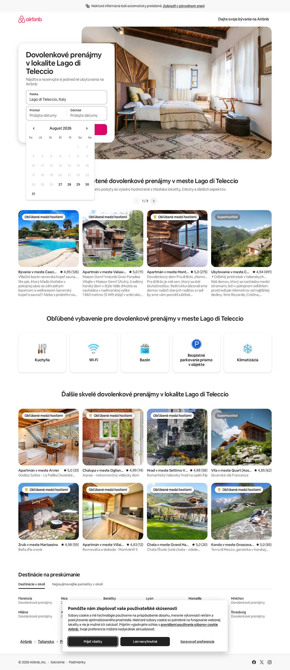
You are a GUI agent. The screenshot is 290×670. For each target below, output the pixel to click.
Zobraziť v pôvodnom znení (183, 6)
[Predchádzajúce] (136, 201)
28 (69, 184)
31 (33, 194)
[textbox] (46, 115)
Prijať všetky (92, 641)
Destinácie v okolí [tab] (31, 584)
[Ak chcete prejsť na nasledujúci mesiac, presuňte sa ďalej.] (86, 128)
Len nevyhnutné (145, 641)
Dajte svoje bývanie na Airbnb (243, 19)
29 (78, 184)
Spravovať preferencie (197, 641)
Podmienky (77, 662)
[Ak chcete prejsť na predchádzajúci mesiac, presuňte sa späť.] (34, 128)
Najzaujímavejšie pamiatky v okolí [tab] (77, 584)
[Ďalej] (153, 201)
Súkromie (58, 662)
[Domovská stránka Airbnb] (30, 19)
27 (60, 184)
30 (87, 184)
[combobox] (66, 99)
